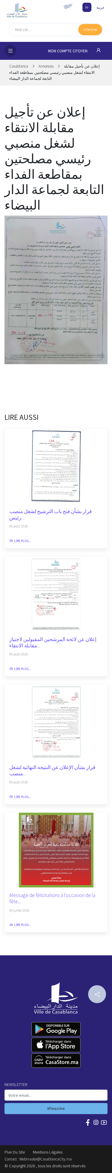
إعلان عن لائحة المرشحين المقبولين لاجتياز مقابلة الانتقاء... (52, 642)
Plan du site (14, 1152)
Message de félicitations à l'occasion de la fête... (52, 898)
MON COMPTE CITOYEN (68, 51)
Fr (86, 7)
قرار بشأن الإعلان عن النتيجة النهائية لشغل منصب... (52, 770)
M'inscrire (56, 1108)
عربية (100, 7)
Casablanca (19, 66)
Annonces (46, 66)
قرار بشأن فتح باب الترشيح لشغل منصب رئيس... (50, 514)
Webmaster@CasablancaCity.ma (45, 1159)
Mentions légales (47, 1152)
